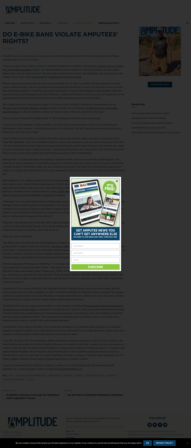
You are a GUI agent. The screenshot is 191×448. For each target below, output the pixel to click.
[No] (187, 443)
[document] (95, 224)
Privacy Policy (164, 443)
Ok (147, 443)
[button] (116, 181)
